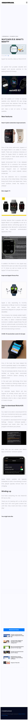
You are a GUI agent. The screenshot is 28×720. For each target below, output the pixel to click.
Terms (23, 714)
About (20, 714)
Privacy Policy (4, 715)
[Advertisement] (14, 20)
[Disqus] (14, 570)
